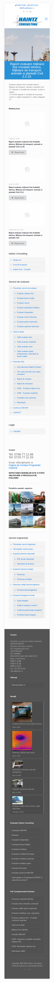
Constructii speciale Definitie (22, 899)
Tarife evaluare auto (24, 337)
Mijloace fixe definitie (20, 930)
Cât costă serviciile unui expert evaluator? (28, 373)
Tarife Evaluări (18, 332)
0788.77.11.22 (15, 666)
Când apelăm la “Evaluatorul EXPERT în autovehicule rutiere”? (27, 879)
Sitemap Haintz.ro (18, 685)
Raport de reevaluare (25, 384)
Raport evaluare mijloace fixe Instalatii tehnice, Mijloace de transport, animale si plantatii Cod (25, 235)
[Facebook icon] (24, 11)
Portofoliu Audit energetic (26, 615)
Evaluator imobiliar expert (21, 863)
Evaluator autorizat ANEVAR (22, 873)
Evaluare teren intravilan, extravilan (25, 904)
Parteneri (15, 835)
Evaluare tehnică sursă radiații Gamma (27, 724)
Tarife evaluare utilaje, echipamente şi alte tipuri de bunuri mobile (27, 353)
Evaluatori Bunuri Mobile (21, 845)
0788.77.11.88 (15, 661)
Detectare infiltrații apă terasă (23, 753)
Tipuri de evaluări (18, 925)
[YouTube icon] (27, 11)
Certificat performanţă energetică (29, 610)
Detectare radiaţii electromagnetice (26, 585)
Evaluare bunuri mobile (25, 298)
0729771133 (33, 5)
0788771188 (21, 5)
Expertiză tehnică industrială (24, 554)
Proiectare (21, 575)
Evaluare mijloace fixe (25, 293)
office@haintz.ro (28, 8)
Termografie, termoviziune (23, 549)
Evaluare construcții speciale (23, 789)
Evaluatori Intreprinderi (20, 840)
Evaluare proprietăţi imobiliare (28, 308)
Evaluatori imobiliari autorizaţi (23, 859)
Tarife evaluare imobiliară (26, 342)
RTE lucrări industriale (25, 559)
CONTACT (17, 413)
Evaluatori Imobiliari (19, 849)
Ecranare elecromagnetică (27, 590)
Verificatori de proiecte (25, 564)
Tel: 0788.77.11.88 (21, 454)
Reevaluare (21, 402)
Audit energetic (22, 601)
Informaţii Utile (18, 362)
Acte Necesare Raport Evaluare (29, 367)
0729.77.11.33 (15, 664)
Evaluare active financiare (27, 317)
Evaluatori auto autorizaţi (26, 398)
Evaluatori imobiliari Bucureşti (23, 854)
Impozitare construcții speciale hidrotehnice (24, 771)
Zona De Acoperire (20, 265)
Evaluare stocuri (23, 303)
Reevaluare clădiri (18, 951)
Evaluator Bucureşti (19, 868)
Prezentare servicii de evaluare (25, 288)
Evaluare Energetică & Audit (23, 595)
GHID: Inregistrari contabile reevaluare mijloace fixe (26, 940)
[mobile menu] (46, 19)
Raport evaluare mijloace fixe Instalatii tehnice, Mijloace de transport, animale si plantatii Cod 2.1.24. (25, 144)
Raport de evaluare (24, 379)
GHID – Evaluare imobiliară (27, 393)
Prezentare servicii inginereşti (24, 544)
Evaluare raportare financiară (28, 326)
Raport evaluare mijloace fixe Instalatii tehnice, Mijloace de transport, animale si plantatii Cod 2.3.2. (25, 189)
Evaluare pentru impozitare (27, 322)
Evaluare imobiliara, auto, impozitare (25, 913)
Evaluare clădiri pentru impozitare (24, 908)
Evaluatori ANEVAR (19, 830)
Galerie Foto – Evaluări (22, 269)
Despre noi (17, 260)
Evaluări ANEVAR (18, 934)
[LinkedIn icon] (30, 11)
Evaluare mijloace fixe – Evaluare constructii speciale (24, 919)
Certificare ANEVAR (20, 408)
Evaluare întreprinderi (25, 312)
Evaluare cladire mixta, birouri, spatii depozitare (26, 807)
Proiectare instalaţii (24, 579)
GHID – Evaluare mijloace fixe (28, 388)
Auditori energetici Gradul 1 (27, 605)
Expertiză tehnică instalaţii (23, 569)
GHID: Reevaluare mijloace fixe (24, 946)
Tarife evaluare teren (25, 347)
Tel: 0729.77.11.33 (21, 457)
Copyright (16, 431)
